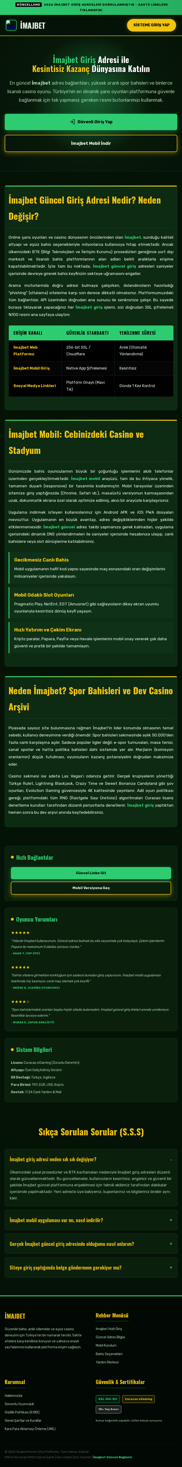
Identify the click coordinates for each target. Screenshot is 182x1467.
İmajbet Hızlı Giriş (109, 1329)
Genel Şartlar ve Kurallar (23, 1421)
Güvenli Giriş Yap (95, 121)
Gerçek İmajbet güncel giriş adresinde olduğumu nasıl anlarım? (72, 1243)
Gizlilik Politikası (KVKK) (22, 1412)
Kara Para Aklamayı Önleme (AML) (30, 1429)
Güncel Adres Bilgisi (110, 1337)
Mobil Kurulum (106, 1346)
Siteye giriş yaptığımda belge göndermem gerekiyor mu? (66, 1267)
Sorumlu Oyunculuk (19, 1404)
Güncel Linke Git (91, 873)
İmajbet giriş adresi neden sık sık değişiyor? (53, 1159)
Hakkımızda (13, 1396)
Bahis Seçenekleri (109, 1354)
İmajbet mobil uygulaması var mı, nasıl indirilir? (56, 1220)
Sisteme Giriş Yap (151, 25)
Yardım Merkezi (107, 1362)
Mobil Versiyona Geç (91, 888)
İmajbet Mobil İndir (91, 143)
